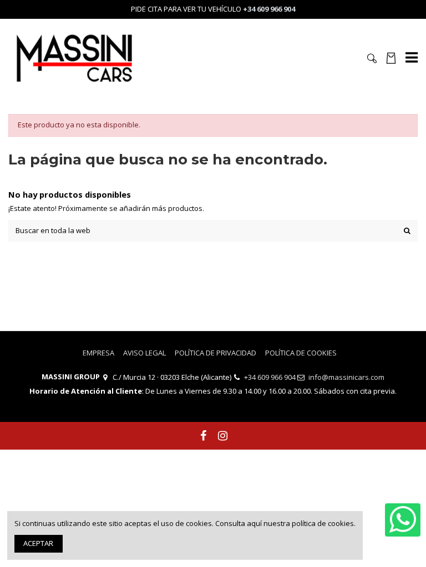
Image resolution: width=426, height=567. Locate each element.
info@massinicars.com (346, 377)
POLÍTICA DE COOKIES (301, 353)
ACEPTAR (38, 543)
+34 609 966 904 (270, 377)
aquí (254, 523)
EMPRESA (98, 353)
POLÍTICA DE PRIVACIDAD (215, 353)
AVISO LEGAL (144, 353)
